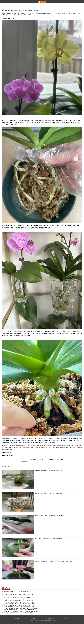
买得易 (9, 445)
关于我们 (17, 618)
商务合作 (33, 618)
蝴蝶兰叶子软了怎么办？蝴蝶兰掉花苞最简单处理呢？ (48, 538)
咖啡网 (59, 445)
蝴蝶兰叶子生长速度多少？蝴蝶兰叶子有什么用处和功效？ (21, 612)
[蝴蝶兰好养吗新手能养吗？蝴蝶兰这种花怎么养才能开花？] (18, 502)
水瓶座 (37, 445)
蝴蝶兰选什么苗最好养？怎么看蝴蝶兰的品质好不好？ (20, 597)
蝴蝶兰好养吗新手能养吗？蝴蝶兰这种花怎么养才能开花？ (50, 493)
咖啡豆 (69, 445)
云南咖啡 (79, 445)
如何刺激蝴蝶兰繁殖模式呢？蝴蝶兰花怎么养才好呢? (19, 606)
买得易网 (28, 445)
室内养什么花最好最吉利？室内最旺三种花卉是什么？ (48, 470)
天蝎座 (50, 445)
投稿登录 (67, 618)
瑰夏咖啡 (19, 447)
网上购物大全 (21, 445)
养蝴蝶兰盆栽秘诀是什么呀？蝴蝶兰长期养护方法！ (19, 591)
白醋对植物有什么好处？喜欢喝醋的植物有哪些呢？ (19, 600)
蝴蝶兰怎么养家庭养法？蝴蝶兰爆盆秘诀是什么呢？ (19, 594)
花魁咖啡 (63, 445)
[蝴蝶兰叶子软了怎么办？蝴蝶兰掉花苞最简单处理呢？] (18, 547)
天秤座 (54, 445)
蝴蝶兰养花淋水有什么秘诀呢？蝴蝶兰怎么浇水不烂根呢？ (50, 515)
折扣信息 (14, 445)
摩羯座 (42, 445)
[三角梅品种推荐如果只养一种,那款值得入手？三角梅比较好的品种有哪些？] (18, 569)
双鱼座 (33, 445)
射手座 (46, 445)
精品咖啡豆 (13, 447)
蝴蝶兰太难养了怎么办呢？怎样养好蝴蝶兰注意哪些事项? (21, 609)
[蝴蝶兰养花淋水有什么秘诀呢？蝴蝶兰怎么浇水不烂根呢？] (18, 524)
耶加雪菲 (73, 445)
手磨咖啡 (7, 447)
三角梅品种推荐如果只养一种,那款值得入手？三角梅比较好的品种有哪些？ (54, 561)
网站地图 (50, 618)
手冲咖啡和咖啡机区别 (29, 447)
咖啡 (3, 447)
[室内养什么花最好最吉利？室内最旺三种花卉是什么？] (18, 479)
